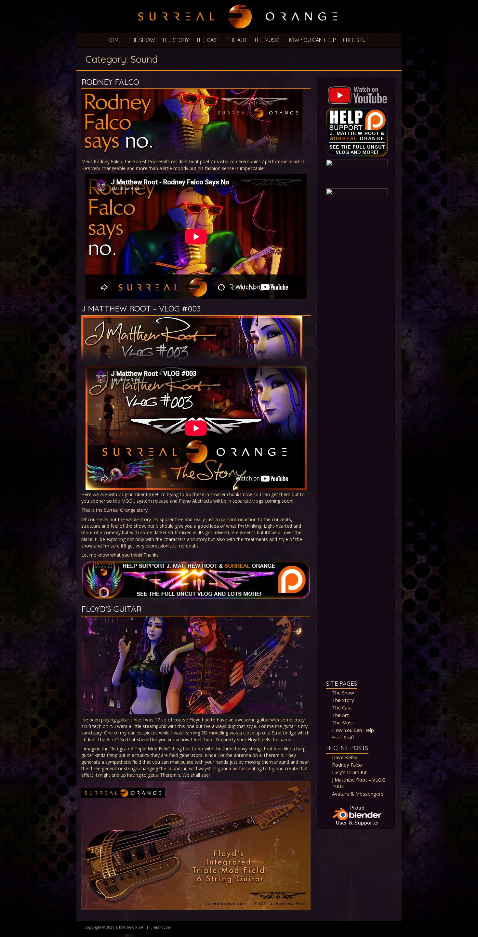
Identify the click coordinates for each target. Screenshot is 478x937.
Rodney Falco (110, 82)
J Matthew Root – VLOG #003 (141, 308)
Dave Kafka (344, 757)
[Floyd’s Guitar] (191, 619)
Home (114, 40)
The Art (237, 40)
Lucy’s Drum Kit (349, 772)
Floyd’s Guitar (111, 609)
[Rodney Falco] (191, 92)
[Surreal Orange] (239, 3)
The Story (175, 40)
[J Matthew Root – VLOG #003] (191, 319)
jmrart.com (161, 927)
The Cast (207, 40)
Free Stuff (357, 40)
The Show (141, 40)
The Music (266, 40)
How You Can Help (311, 40)
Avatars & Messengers (358, 793)
